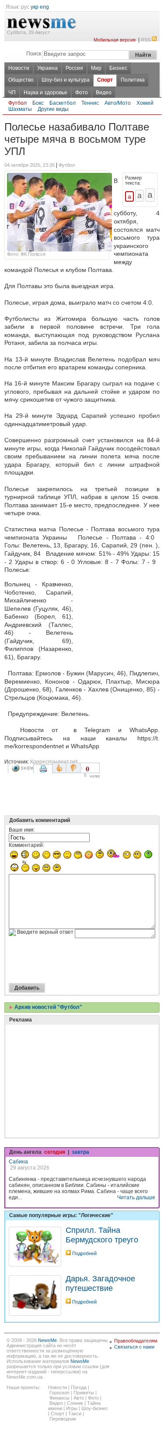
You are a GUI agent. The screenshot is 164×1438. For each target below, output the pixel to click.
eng (44, 7)
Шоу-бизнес (94, 1408)
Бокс (38, 103)
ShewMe (22, 768)
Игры (71, 1408)
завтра (80, 1152)
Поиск (33, 54)
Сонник (75, 1403)
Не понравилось (74, 768)
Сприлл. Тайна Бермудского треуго (102, 1235)
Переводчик (62, 1418)
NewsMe (47, 1340)
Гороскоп (59, 1392)
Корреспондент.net (53, 762)
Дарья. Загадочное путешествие (100, 1283)
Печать (44, 771)
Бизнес (118, 68)
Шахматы (20, 109)
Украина (47, 68)
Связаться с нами (134, 1346)
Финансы (59, 1397)
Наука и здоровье (45, 92)
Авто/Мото (118, 103)
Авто (78, 1397)
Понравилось (59, 768)
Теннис (90, 103)
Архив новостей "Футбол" (47, 1007)
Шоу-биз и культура (66, 80)
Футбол (17, 103)
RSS (145, 39)
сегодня (54, 1152)
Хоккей (145, 103)
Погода (79, 1387)
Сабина (18, 1162)
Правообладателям (135, 1340)
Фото (81, 92)
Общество (21, 80)
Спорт (105, 80)
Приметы (83, 1392)
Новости (18, 68)
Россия (74, 68)
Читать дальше (136, 1197)
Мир (96, 68)
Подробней (84, 1253)
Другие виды (53, 109)
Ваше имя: (22, 830)
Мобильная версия (115, 39)
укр (34, 7)
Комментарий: (26, 845)
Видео (104, 92)
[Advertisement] (118, 614)
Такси (74, 1413)
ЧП (12, 92)
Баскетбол (62, 103)
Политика (133, 80)
